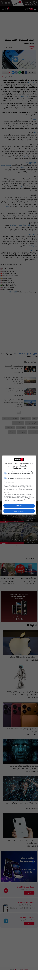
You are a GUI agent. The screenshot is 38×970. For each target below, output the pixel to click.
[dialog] (19, 485)
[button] (19, 482)
